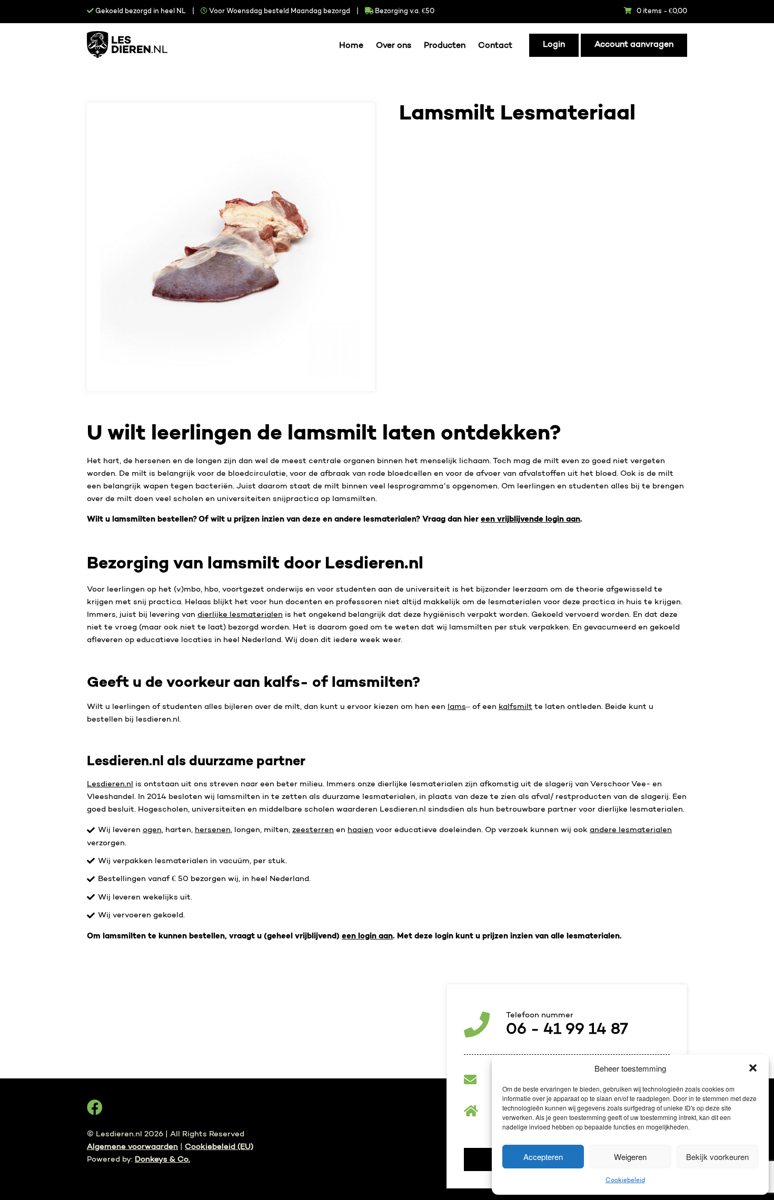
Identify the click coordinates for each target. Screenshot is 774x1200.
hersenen (213, 830)
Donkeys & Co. (162, 1159)
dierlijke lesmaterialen (240, 614)
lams (457, 707)
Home (351, 46)
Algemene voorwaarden (132, 1147)
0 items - (662, 11)
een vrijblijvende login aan (530, 519)
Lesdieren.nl (110, 784)
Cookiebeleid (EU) (219, 1147)
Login (554, 45)
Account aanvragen (633, 45)
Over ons (393, 46)
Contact (495, 46)
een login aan (367, 936)
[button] (753, 1068)
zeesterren (313, 830)
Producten (444, 46)
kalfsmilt (515, 707)
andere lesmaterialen (631, 830)
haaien (360, 830)
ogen (152, 830)
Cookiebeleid (625, 1180)
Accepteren (543, 1156)
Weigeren (630, 1156)
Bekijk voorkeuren (717, 1156)
